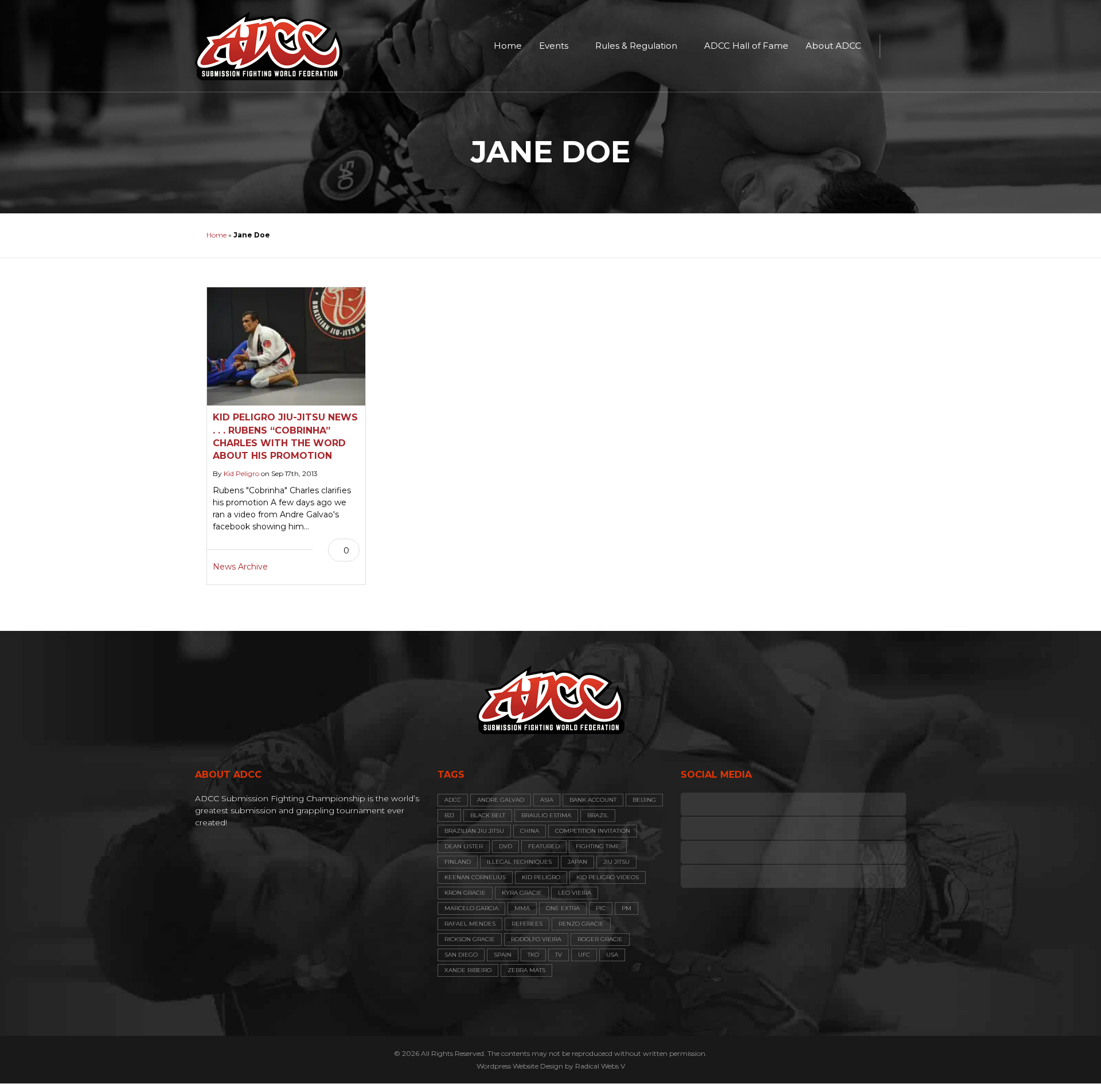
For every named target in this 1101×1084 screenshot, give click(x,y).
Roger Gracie (600, 939)
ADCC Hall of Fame (746, 45)
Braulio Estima (546, 815)
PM (626, 908)
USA (612, 954)
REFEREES (527, 923)
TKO (533, 954)
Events (553, 45)
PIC (601, 908)
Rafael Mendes (469, 923)
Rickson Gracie (469, 939)
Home (508, 45)
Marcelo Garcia (471, 908)
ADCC (452, 800)
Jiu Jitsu (616, 861)
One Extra (563, 908)
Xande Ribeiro (467, 970)
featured (544, 846)
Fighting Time (598, 846)
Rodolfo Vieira (536, 939)
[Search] (894, 45)
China (529, 831)
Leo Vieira (574, 892)
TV (558, 954)
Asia (546, 800)
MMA (522, 908)
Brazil (597, 815)
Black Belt (487, 815)
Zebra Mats (526, 970)
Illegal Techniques (519, 861)
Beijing (644, 800)
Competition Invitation (592, 831)
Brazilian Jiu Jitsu (474, 831)
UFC (584, 954)
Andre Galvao (500, 800)
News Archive (240, 567)
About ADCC (833, 45)
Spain (503, 954)
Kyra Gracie (522, 892)
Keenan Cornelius (475, 877)
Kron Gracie (465, 892)
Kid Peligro (241, 473)
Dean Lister (463, 846)
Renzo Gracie (581, 923)
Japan (577, 861)
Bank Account (592, 800)
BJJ (449, 815)
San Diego (461, 954)
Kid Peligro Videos (607, 877)
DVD (505, 846)
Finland (457, 861)
